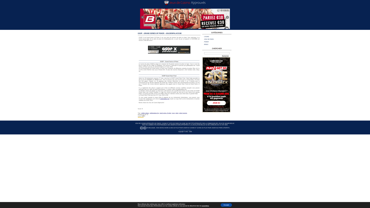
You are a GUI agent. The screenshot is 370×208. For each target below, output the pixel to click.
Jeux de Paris (209, 39)
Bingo (206, 44)
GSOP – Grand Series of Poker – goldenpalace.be (160, 33)
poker (176, 113)
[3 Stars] (140, 117)
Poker (206, 42)
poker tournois (183, 113)
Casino (206, 36)
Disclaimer (182, 130)
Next (227, 17)
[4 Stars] (141, 117)
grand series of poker (165, 113)
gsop (173, 113)
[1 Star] (138, 117)
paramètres (205, 206)
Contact (188, 130)
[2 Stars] (139, 117)
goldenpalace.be (164, 99)
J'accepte (226, 205)
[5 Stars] (143, 117)
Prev (142, 17)
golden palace (145, 113)
